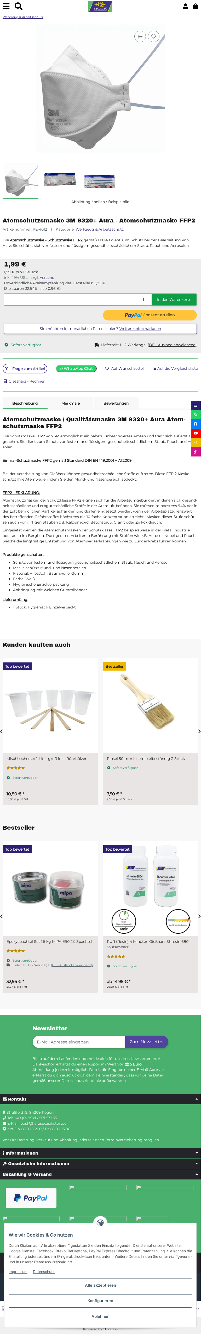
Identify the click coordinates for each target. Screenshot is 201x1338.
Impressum (18, 1271)
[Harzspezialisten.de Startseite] (100, 6)
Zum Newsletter (147, 1041)
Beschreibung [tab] (25, 403)
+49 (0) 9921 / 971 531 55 (35, 1118)
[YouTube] (196, 433)
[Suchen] (18, 6)
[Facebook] (196, 423)
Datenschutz (44, 1271)
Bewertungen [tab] (116, 403)
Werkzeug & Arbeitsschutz (100, 229)
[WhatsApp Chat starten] (196, 414)
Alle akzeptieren (100, 1285)
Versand (47, 277)
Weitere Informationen (140, 328)
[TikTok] (196, 451)
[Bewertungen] (16, 768)
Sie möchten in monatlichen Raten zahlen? (100, 328)
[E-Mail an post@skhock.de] (196, 405)
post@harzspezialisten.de (43, 1123)
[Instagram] (196, 442)
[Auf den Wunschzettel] (153, 36)
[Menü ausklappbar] (6, 6)
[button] (185, 6)
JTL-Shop (110, 1329)
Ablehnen (100, 1316)
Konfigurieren (100, 1300)
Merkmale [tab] (70, 403)
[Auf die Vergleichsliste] (140, 36)
